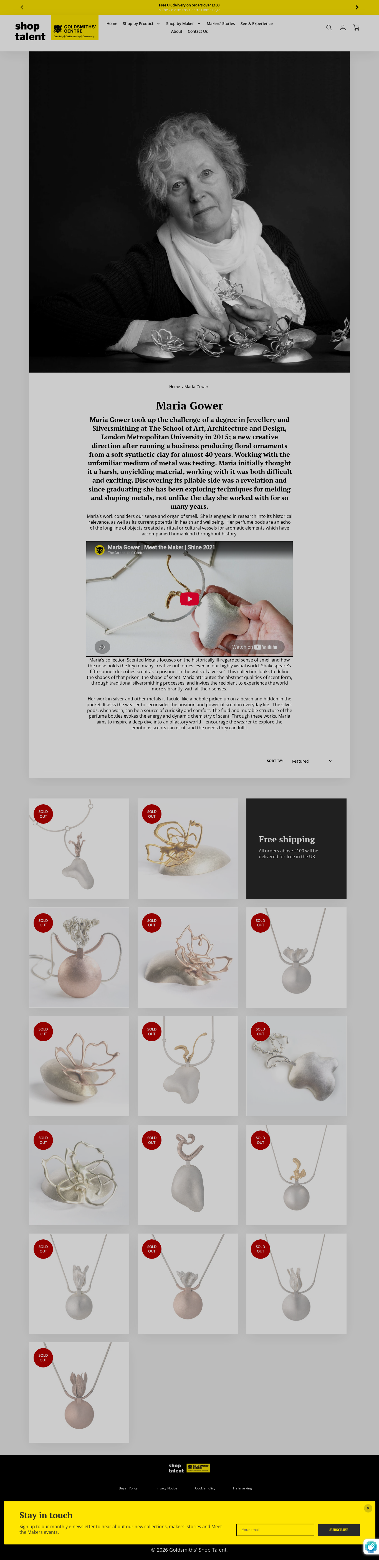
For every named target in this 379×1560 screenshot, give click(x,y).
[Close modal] (368, 1508)
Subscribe (338, 1529)
